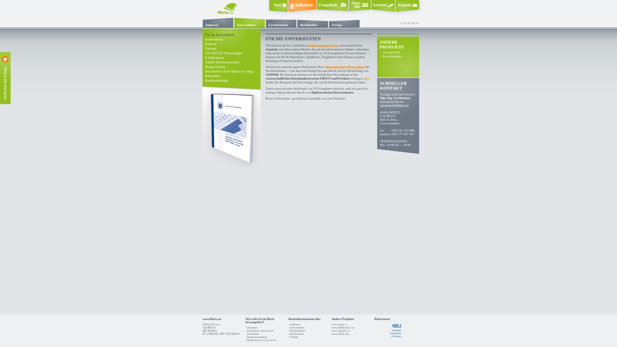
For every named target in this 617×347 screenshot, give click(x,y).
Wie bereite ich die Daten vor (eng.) (229, 71)
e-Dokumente (214, 58)
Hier (366, 78)
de (409, 23)
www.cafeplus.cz (340, 330)
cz (401, 23)
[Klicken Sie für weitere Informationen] (396, 336)
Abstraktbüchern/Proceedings (345, 67)
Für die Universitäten (219, 35)
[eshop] (5, 78)
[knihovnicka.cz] (234, 14)
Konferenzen (213, 39)
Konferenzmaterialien (323, 45)
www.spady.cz (339, 324)
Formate (210, 48)
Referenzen (212, 76)
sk (405, 23)
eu (417, 23)
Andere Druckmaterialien (222, 62)
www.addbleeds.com (342, 327)
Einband (210, 44)
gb (413, 23)
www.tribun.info (340, 333)
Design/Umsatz (215, 67)
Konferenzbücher (216, 80)
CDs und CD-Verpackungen (224, 53)
